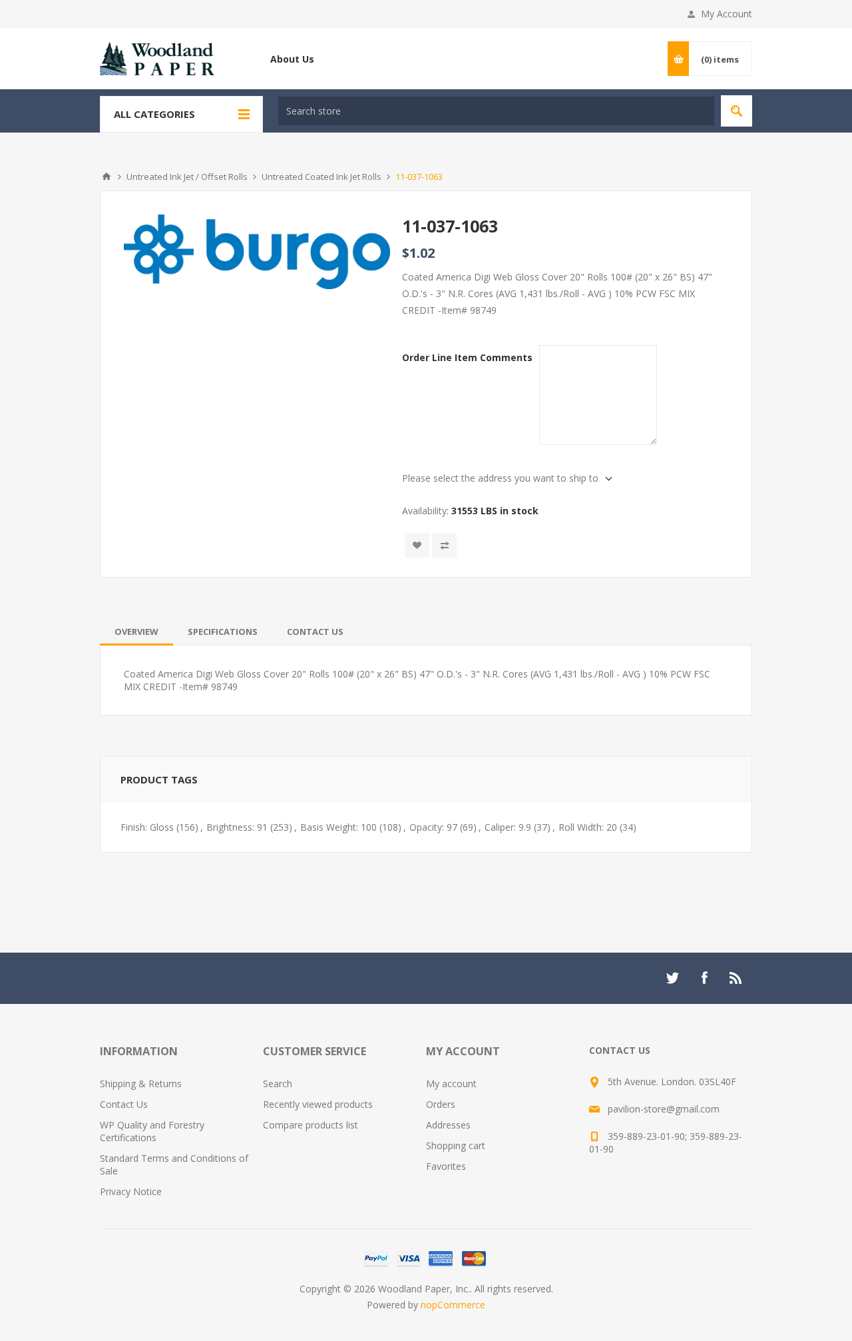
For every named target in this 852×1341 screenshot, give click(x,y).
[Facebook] (704, 978)
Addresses (448, 1124)
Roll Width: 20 (587, 827)
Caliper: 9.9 (508, 827)
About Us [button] (292, 59)
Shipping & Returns (141, 1083)
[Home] (106, 176)
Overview (136, 632)
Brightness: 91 (237, 827)
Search (736, 111)
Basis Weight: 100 (338, 827)
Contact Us (315, 632)
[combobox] (496, 111)
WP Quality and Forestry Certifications (152, 1131)
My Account (726, 13)
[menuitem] (181, 1083)
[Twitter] (672, 978)
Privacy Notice (131, 1191)
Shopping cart (455, 1145)
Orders (440, 1104)
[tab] (136, 632)
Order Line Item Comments (467, 357)
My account (451, 1083)
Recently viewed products (318, 1104)
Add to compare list (444, 545)
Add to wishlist (417, 545)
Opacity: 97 (433, 827)
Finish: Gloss (147, 827)
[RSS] (736, 978)
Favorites (446, 1166)
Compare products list (310, 1124)
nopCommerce (453, 1304)
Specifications (223, 632)
